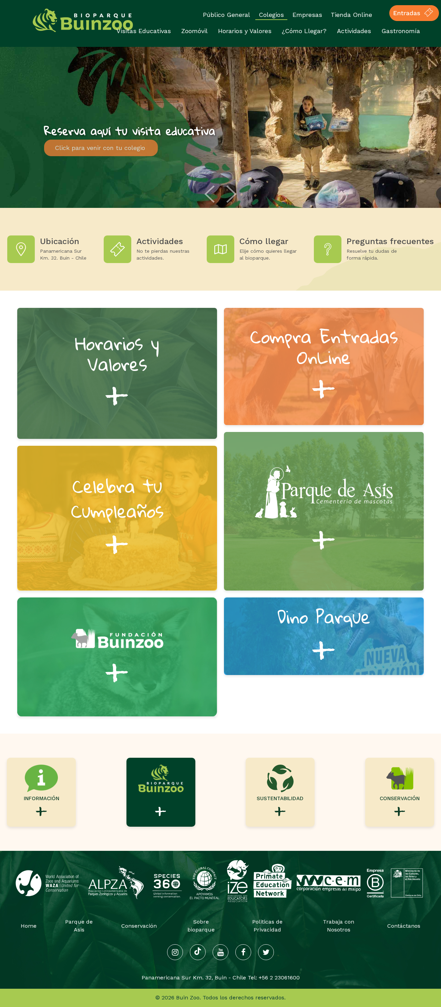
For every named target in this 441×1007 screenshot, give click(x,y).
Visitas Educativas (143, 30)
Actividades (354, 30)
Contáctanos (403, 926)
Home (29, 926)
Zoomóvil (194, 30)
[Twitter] (266, 952)
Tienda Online (351, 14)
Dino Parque (323, 636)
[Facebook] (243, 952)
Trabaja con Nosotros (338, 925)
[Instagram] (175, 952)
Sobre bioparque (201, 925)
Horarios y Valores (244, 30)
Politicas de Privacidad (267, 925)
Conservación (139, 926)
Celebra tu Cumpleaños (117, 518)
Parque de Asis (79, 925)
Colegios (271, 14)
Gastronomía (400, 30)
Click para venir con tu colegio (101, 147)
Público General (226, 14)
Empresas (307, 14)
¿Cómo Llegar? (304, 30)
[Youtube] (220, 952)
